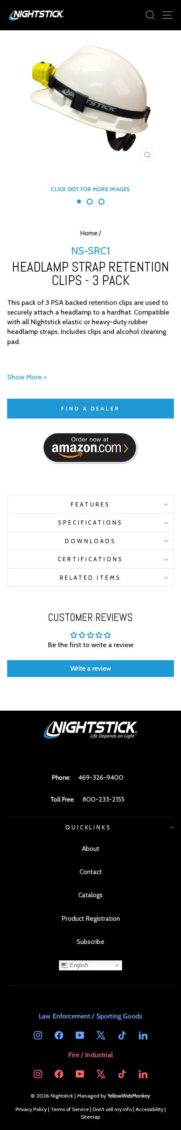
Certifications (90, 559)
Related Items (91, 577)
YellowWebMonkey (128, 1096)
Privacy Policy (31, 1109)
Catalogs (90, 895)
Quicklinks (88, 827)
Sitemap (90, 1117)
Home (89, 233)
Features (90, 504)
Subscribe (90, 942)
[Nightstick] (36, 15)
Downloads (90, 541)
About (90, 849)
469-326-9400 (100, 777)
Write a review (90, 668)
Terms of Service (70, 1109)
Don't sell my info (112, 1109)
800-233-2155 (104, 799)
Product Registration (90, 918)
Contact (91, 872)
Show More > (27, 377)
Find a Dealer (90, 408)
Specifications (90, 522)
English (78, 965)
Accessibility (149, 1109)
